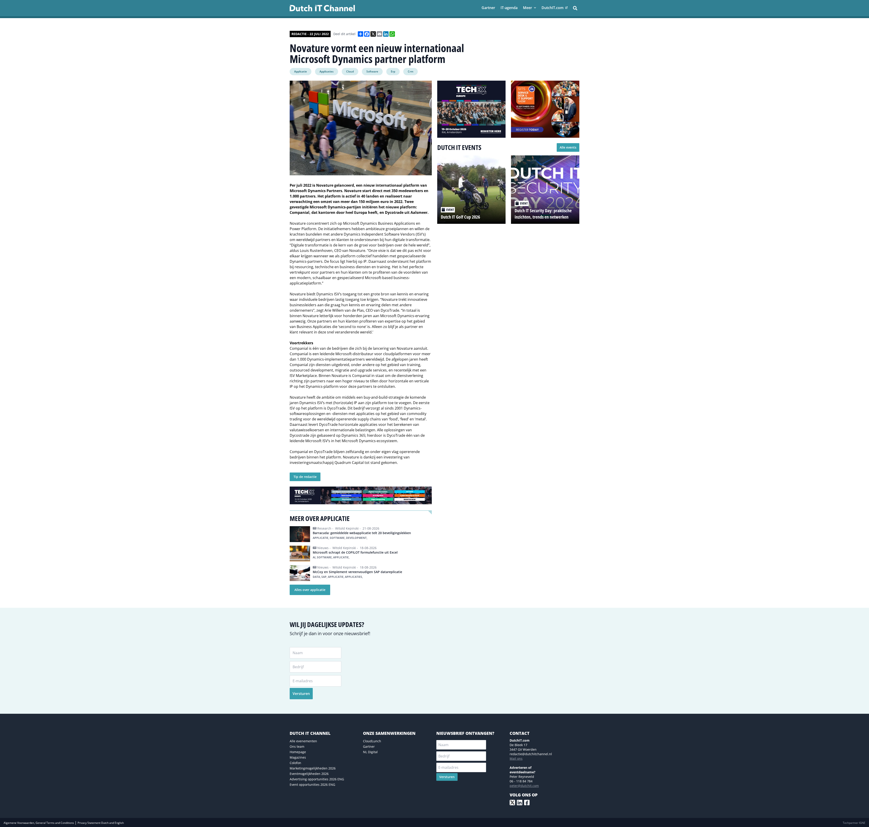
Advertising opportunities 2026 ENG (317, 779)
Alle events (568, 147)
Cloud (350, 71)
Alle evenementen (303, 741)
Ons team (297, 746)
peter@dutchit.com (524, 786)
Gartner (369, 746)
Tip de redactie (305, 477)
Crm (410, 71)
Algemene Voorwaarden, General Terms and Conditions (39, 823)
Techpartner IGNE (854, 823)
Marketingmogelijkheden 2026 (313, 768)
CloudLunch (372, 741)
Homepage (298, 752)
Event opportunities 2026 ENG (312, 784)
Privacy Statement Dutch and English (101, 823)
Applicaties (327, 71)
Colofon (295, 763)
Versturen (301, 693)
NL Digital (370, 752)
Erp (393, 71)
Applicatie (300, 71)
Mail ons (516, 758)
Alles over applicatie (309, 590)
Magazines (298, 757)
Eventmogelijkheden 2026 (309, 774)
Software (372, 71)
